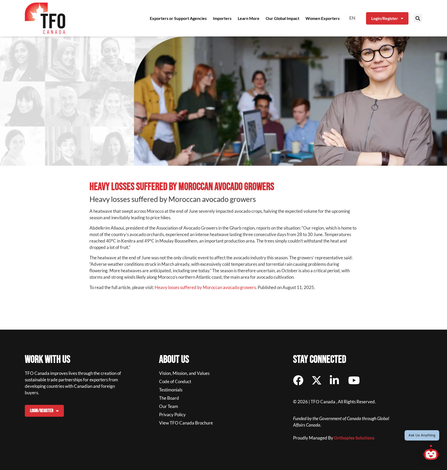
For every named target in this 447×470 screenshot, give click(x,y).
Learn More (248, 18)
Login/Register (384, 18)
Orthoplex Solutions (354, 438)
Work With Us (47, 359)
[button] (418, 18)
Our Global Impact (282, 18)
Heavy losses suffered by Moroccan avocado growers (205, 287)
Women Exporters (323, 18)
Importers (222, 18)
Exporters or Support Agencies (178, 18)
